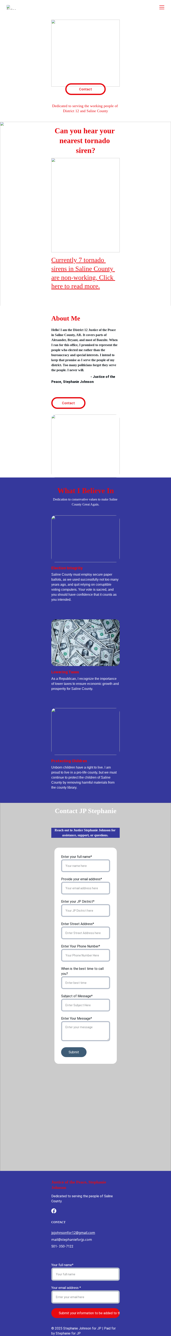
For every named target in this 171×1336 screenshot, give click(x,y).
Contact (85, 89)
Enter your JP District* (77, 902)
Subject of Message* (77, 996)
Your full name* (62, 1265)
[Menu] (161, 7)
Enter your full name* (76, 857)
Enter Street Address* (77, 924)
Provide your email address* (81, 879)
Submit (74, 1052)
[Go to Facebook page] (53, 1210)
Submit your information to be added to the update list (89, 1313)
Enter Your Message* (76, 1018)
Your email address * (66, 1288)
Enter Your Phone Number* (80, 946)
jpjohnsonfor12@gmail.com (73, 1232)
